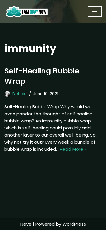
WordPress (74, 224)
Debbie (19, 94)
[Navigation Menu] (95, 11)
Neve (26, 224)
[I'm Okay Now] (26, 11)
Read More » (73, 149)
